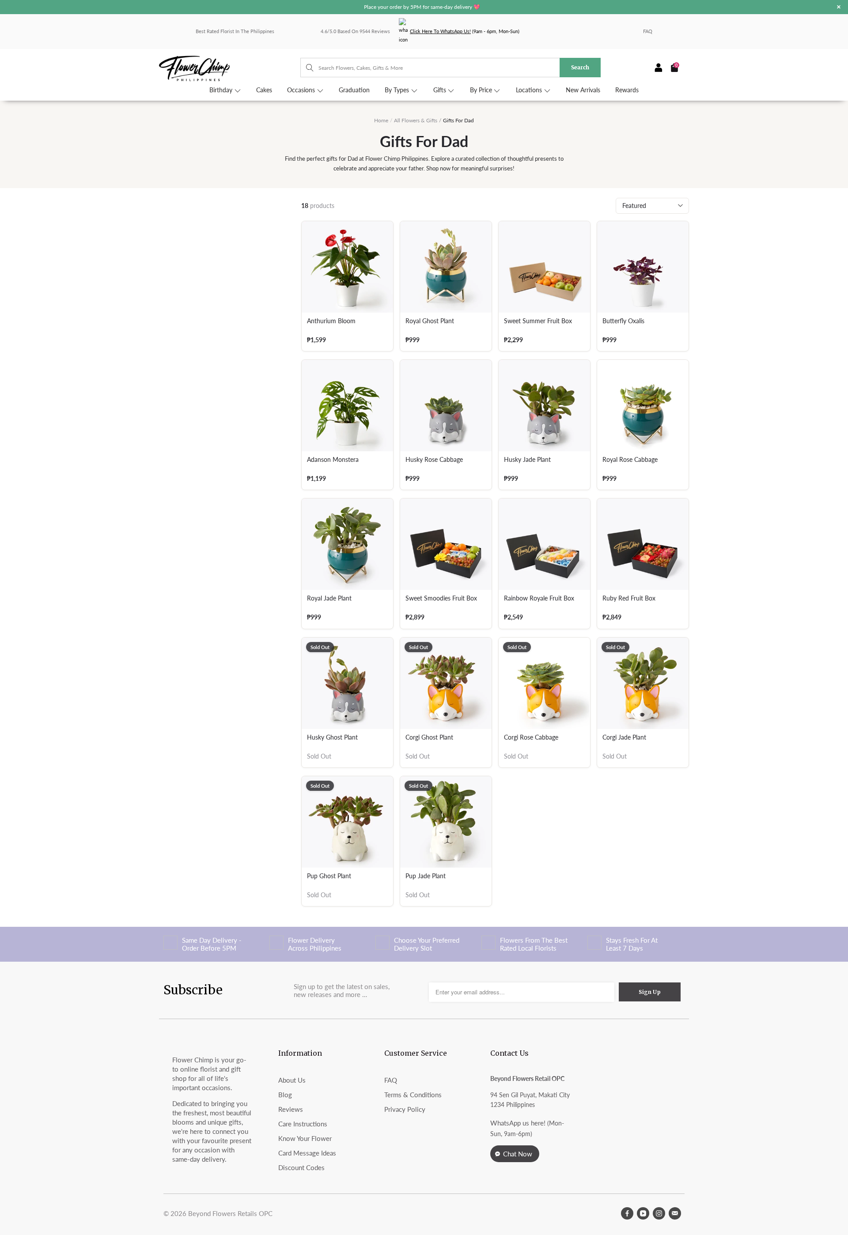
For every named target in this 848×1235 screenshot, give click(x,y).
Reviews (290, 1109)
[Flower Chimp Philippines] (229, 67)
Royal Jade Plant (329, 598)
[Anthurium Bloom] (347, 267)
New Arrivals (583, 90)
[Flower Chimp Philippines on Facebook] (627, 1213)
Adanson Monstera (333, 459)
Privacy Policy (404, 1109)
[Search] (305, 67)
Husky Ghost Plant (332, 737)
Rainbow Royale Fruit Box (539, 598)
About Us (292, 1080)
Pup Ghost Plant (329, 876)
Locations (530, 90)
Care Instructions (302, 1124)
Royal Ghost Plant (429, 321)
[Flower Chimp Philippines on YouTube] (643, 1213)
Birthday (221, 90)
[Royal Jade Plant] (347, 544)
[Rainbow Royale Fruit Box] (544, 544)
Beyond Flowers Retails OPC (230, 1213)
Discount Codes (301, 1167)
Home (381, 120)
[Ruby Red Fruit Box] (643, 544)
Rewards (627, 90)
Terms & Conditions (413, 1095)
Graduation (354, 90)
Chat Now (517, 1154)
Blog (285, 1095)
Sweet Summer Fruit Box (538, 321)
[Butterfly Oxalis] (643, 267)
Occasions (302, 90)
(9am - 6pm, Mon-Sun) (464, 31)
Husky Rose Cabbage (434, 459)
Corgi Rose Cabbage (531, 737)
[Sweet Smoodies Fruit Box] (446, 544)
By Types (398, 90)
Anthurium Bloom (331, 321)
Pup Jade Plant (425, 876)
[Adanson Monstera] (347, 405)
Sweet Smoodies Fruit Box (441, 598)
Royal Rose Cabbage (630, 459)
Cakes (264, 90)
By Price (482, 90)
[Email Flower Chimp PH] (675, 1213)
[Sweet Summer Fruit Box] (544, 267)
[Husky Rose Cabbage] (446, 405)
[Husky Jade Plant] (544, 405)
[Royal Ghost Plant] (446, 267)
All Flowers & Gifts (415, 120)
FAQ (647, 31)
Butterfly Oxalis (623, 321)
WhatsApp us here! (517, 1123)
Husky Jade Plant (527, 459)
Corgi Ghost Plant (429, 737)
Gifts (440, 90)
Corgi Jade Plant (624, 737)
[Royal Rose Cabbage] (643, 405)
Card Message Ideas (307, 1153)
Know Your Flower (305, 1138)
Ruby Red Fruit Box (628, 598)
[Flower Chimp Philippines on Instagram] (659, 1213)
